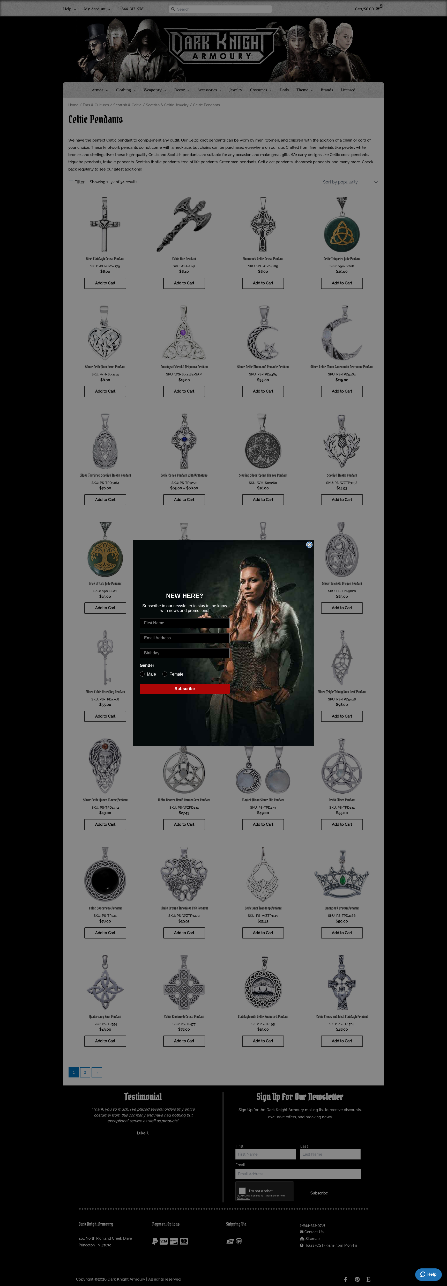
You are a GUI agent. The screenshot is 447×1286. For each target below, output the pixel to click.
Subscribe (185, 688)
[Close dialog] (309, 544)
